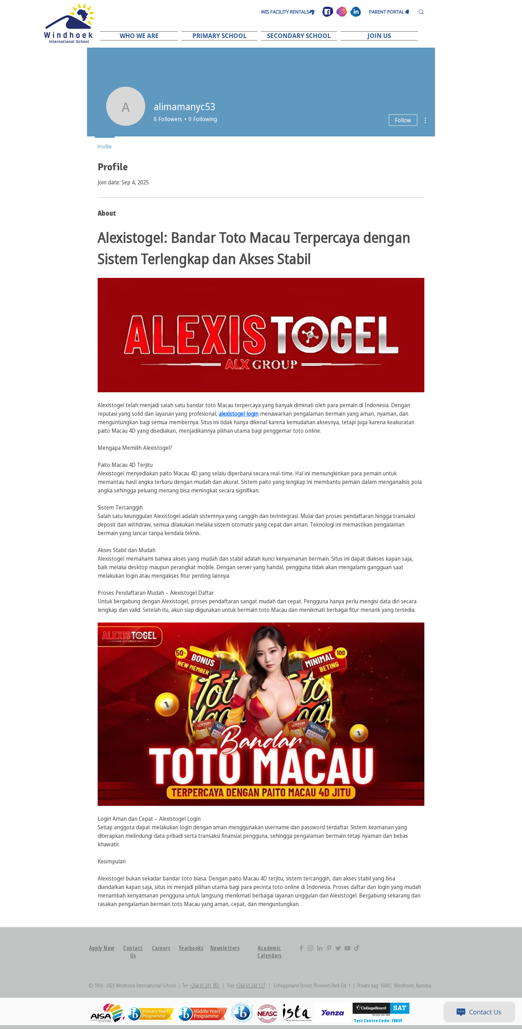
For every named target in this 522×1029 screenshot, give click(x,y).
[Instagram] (310, 948)
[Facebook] (301, 948)
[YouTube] (347, 948)
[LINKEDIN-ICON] (355, 11)
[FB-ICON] (327, 11)
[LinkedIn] (319, 948)
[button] (140, 35)
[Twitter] (338, 948)
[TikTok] (356, 948)
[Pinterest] (329, 948)
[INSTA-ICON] (341, 11)
